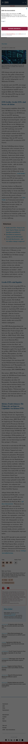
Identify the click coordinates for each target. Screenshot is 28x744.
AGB (20, 33)
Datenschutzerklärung (10, 33)
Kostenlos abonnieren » (14, 28)
